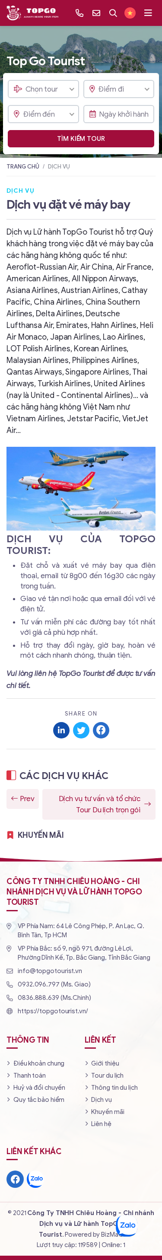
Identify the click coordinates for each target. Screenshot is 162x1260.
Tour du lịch (107, 1075)
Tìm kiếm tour (81, 139)
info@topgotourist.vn (50, 971)
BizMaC (112, 1234)
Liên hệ (101, 1124)
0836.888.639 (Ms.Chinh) (54, 998)
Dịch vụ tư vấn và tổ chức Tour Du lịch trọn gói (100, 804)
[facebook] (15, 1179)
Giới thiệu (105, 1063)
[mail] (96, 13)
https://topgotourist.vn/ (53, 1011)
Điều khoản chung (38, 1063)
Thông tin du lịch (114, 1087)
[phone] (79, 13)
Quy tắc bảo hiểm (38, 1100)
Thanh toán (29, 1075)
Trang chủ (22, 166)
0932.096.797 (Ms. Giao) (54, 984)
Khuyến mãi (107, 1112)
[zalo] (35, 1179)
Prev (27, 798)
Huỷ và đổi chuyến (39, 1087)
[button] (148, 13)
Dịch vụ (101, 1100)
